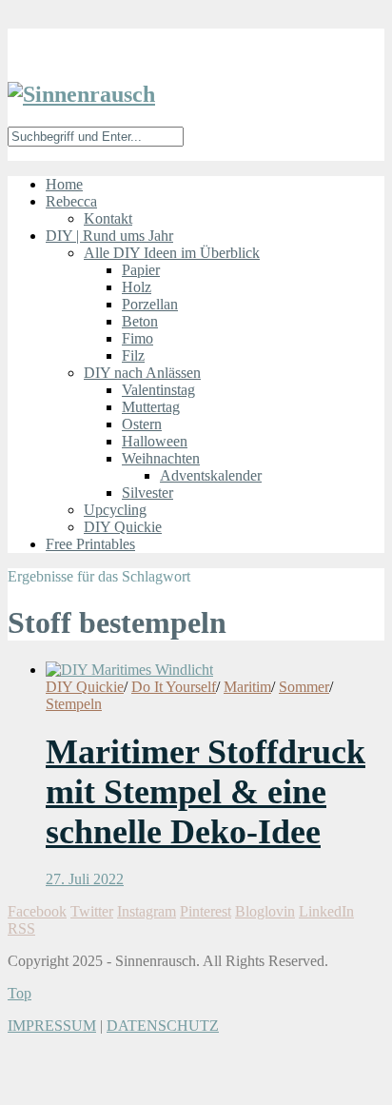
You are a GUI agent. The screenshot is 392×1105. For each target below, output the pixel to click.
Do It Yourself (173, 687)
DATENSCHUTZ (163, 1025)
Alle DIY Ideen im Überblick (172, 253)
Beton (140, 321)
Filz (133, 355)
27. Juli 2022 (85, 879)
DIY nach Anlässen (142, 373)
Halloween (154, 441)
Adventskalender (211, 475)
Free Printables (90, 544)
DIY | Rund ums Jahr (109, 235)
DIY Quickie (123, 527)
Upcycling (115, 510)
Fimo (137, 338)
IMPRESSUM (52, 1025)
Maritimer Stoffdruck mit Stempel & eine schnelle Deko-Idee (205, 792)
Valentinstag (158, 390)
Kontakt (108, 218)
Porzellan (150, 304)
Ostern (142, 424)
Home (64, 184)
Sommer (304, 687)
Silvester (147, 492)
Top (19, 993)
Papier (141, 270)
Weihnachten (161, 458)
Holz (136, 287)
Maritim (247, 687)
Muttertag (151, 407)
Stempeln (74, 704)
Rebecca (71, 201)
